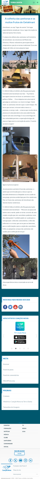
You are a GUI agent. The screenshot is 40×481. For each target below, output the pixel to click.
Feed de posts (8, 370)
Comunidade (8, 443)
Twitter (15, 460)
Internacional (17, 474)
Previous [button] (3, 336)
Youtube (20, 460)
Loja (23, 431)
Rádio (24, 428)
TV (23, 425)
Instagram (25, 460)
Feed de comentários (11, 375)
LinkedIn (30, 460)
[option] (20, 328)
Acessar (6, 364)
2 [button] (15, 348)
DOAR (19, 453)
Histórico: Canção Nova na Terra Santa (17, 402)
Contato (6, 396)
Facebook (10, 460)
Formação (7, 428)
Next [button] (36, 336)
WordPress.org (9, 381)
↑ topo (20, 423)
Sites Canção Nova (37, 2)
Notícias (7, 431)
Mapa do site (17, 470)
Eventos (7, 425)
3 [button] (20, 348)
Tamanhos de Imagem (11, 407)
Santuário (7, 440)
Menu (34, 2)
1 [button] (11, 348)
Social (6, 446)
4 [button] (24, 348)
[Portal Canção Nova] (5, 2)
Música (6, 434)
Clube (6, 437)
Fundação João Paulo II (20, 466)
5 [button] (28, 348)
